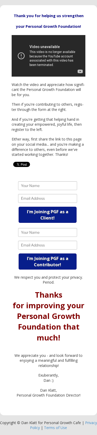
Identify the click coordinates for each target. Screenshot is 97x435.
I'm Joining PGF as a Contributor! (47, 261)
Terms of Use (55, 427)
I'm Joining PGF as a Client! (47, 215)
